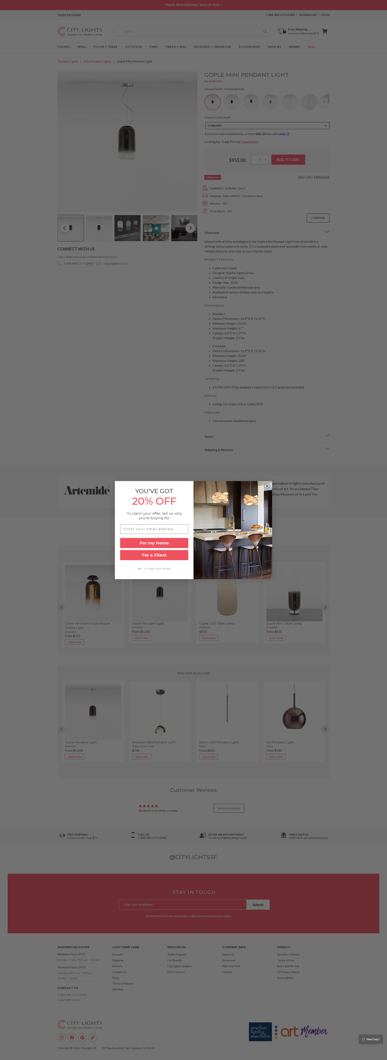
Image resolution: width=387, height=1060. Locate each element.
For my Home (154, 543)
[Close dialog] (267, 486)
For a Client (154, 555)
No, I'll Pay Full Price (154, 568)
